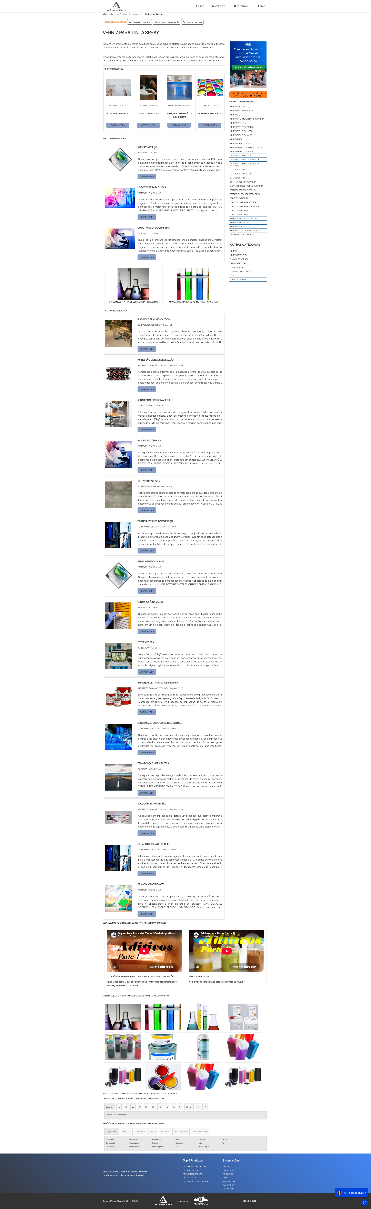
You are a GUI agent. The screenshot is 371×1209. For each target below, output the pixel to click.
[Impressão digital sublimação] (118, 385)
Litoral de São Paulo (200, 1131)
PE (167, 1107)
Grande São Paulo (181, 1131)
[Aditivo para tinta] (203, 1077)
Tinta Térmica (189, 1177)
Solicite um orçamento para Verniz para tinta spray (248, 94)
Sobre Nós (219, 6)
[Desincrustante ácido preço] (118, 546)
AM (198, 1107)
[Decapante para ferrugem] (118, 869)
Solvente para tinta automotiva (244, 206)
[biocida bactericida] (118, 465)
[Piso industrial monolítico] (118, 344)
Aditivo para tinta (238, 123)
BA (173, 1107)
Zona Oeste (140, 1131)
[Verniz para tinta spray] (133, 284)
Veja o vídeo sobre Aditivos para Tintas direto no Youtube (217, 981)
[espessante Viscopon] (118, 586)
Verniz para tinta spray (241, 222)
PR (146, 1107)
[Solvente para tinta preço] (123, 1017)
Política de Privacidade (228, 1187)
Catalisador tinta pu (239, 178)
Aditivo (233, 251)
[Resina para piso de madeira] (118, 425)
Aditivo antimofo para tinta (242, 111)
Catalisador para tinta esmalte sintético (244, 164)
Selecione (109, 1107)
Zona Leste (165, 1131)
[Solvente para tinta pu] (203, 1047)
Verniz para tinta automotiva (243, 218)
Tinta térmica (236, 267)
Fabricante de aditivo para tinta (166, 22)
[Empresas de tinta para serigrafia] (118, 708)
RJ (119, 1107)
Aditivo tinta (236, 139)
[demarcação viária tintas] (118, 788)
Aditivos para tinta (239, 255)
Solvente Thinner (238, 279)
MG (126, 1107)
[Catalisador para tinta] (243, 1047)
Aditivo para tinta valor (241, 135)
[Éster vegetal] (118, 667)
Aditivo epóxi (235, 115)
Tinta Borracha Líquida (194, 1166)
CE (180, 1107)
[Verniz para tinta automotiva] (163, 1047)
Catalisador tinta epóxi (241, 174)
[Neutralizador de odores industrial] (118, 748)
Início (201, 6)
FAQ (225, 1177)
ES (133, 1107)
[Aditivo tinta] (123, 1047)
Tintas (233, 275)
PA (205, 1107)
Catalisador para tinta (240, 155)
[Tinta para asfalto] (118, 506)
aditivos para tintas (239, 226)
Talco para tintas (238, 263)
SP (140, 1107)
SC (153, 1107)
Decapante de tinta (239, 259)
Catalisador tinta (238, 170)
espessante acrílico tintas (242, 234)
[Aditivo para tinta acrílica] (243, 1017)
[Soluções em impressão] (118, 829)
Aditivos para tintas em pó (242, 151)
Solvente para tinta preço (242, 210)
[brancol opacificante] (118, 909)
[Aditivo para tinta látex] (123, 1077)
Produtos (242, 6)
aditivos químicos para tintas (243, 230)
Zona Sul (152, 1131)
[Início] (116, 6)
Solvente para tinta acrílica (243, 202)
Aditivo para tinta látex (241, 131)
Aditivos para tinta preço (192, 22)
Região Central (112, 1131)
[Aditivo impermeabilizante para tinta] (163, 1077)
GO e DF (189, 1107)
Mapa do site (229, 1181)
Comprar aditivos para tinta (139, 22)
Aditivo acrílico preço (240, 106)
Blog (262, 6)
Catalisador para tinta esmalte (244, 159)
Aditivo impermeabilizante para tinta (247, 119)
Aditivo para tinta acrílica (242, 127)
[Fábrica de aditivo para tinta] (203, 1017)
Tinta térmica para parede (195, 1181)
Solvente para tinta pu (240, 214)
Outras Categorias (245, 244)
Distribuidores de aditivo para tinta (246, 186)
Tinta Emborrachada (240, 271)
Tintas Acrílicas (191, 1170)
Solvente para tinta (239, 198)
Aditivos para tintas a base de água (246, 147)
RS (160, 1107)
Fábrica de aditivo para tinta (243, 190)
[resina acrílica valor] (118, 627)
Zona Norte (126, 1131)
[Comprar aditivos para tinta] (163, 1017)
